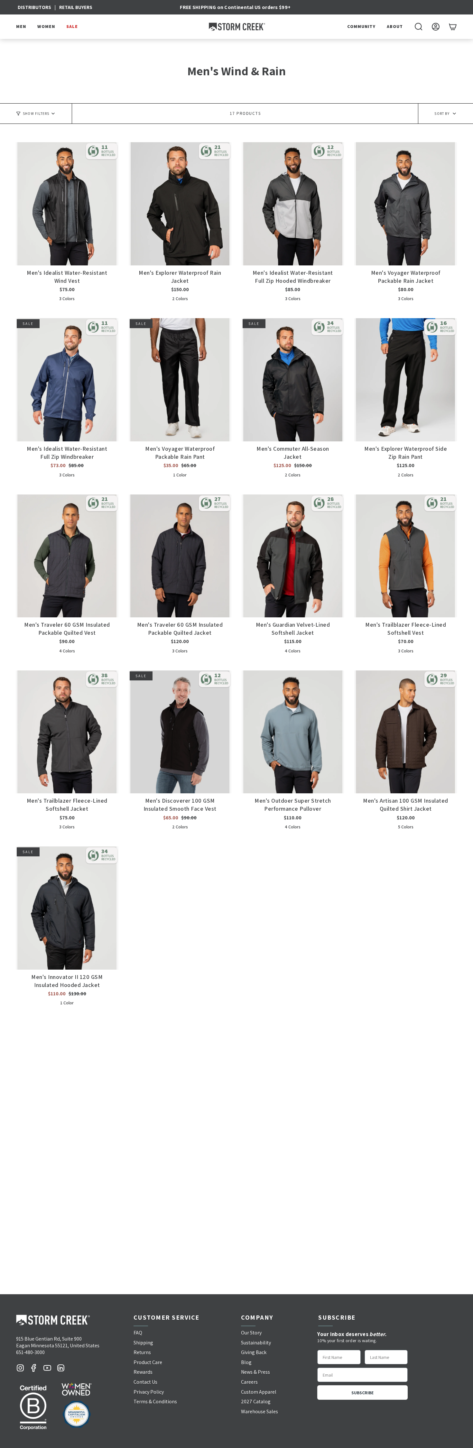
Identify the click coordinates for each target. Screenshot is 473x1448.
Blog (246, 1362)
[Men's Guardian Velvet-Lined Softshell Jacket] (293, 556)
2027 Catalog (256, 1401)
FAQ (138, 1332)
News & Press (255, 1372)
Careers (249, 1382)
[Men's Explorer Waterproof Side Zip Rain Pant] (405, 379)
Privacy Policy (149, 1391)
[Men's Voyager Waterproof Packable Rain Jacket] (405, 203)
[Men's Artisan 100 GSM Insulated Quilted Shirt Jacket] (405, 732)
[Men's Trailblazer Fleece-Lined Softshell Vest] (405, 556)
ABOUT (395, 26)
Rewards (143, 1372)
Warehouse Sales (259, 1411)
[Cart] (452, 26)
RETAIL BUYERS (75, 7)
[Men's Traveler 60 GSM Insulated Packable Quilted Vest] (67, 556)
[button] (21, 26)
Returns (142, 1352)
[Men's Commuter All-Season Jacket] (293, 379)
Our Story (251, 1332)
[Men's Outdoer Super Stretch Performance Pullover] (293, 732)
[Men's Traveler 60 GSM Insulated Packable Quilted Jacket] (180, 556)
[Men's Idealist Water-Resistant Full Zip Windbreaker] (67, 379)
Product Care (148, 1362)
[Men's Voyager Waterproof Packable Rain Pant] (180, 379)
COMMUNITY (361, 26)
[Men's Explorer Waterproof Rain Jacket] (180, 203)
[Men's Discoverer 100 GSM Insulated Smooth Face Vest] (180, 732)
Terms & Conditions (155, 1401)
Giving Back (253, 1352)
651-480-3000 (30, 1352)
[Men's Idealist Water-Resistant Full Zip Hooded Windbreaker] (293, 203)
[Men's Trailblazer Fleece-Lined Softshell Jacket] (67, 732)
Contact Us (145, 1382)
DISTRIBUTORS (34, 7)
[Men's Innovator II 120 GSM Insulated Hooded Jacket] (67, 908)
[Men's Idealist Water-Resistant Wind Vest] (67, 203)
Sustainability (256, 1342)
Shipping (143, 1342)
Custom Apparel (258, 1391)
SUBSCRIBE (362, 1393)
